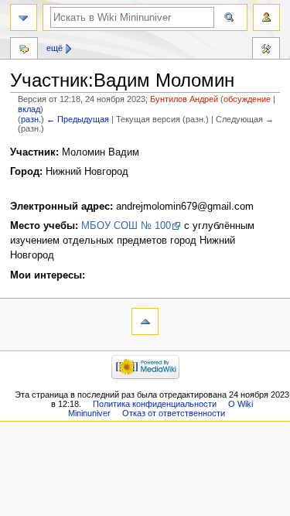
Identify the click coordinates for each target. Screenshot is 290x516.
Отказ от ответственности (173, 413)
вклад (29, 109)
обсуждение (247, 99)
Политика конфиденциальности (155, 403)
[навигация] (23, 17)
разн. (31, 119)
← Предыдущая (77, 119)
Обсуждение (24, 50)
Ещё (54, 48)
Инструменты (266, 50)
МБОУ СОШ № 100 (126, 225)
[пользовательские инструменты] (266, 17)
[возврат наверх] (145, 321)
